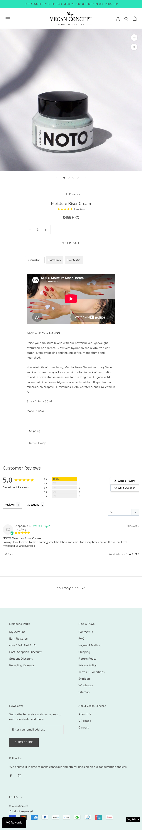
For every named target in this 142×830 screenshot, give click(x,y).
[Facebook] (10, 775)
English (14, 797)
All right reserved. (21, 811)
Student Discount (21, 659)
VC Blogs (84, 721)
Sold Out (71, 243)
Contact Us (85, 632)
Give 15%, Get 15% (22, 645)
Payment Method (89, 645)
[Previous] (57, 177)
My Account (17, 632)
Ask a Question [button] (126, 487)
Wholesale (85, 685)
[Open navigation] (8, 18)
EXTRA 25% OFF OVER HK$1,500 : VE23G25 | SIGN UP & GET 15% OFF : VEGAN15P (71, 4)
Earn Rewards (18, 639)
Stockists (84, 679)
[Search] (126, 19)
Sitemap (83, 692)
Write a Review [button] (126, 480)
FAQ (81, 639)
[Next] (84, 177)
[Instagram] (19, 775)
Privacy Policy (87, 665)
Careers (83, 728)
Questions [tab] (33, 504)
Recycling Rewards (22, 665)
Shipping (34, 431)
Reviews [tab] (10, 504)
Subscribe (24, 742)
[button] (131, 554)
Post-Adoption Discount (25, 652)
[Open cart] (134, 19)
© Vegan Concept (18, 806)
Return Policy (37, 443)
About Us (84, 714)
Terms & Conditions (91, 672)
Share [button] (10, 554)
